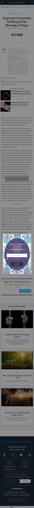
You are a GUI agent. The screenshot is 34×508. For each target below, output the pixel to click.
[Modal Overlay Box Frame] (17, 254)
